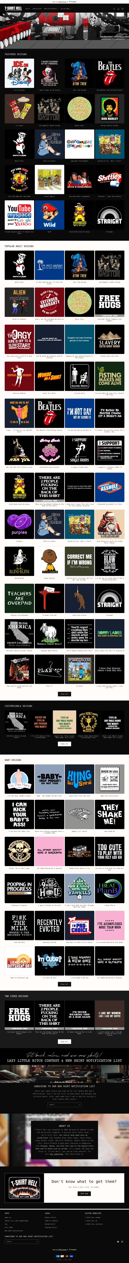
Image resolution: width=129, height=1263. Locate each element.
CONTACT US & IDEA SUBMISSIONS (16, 1221)
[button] (51, 9)
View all (64, 694)
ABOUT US (8, 1217)
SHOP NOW (84, 1193)
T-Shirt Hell (67, 1259)
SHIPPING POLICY (51, 1227)
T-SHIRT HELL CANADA (92, 1217)
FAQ (6, 1224)
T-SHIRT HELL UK (91, 1221)
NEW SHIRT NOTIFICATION (14, 1231)
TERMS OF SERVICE (51, 1221)
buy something (56, 1154)
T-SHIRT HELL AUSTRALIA (94, 1224)
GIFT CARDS (9, 1227)
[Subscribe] (79, 1105)
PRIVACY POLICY (50, 1217)
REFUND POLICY (50, 1224)
